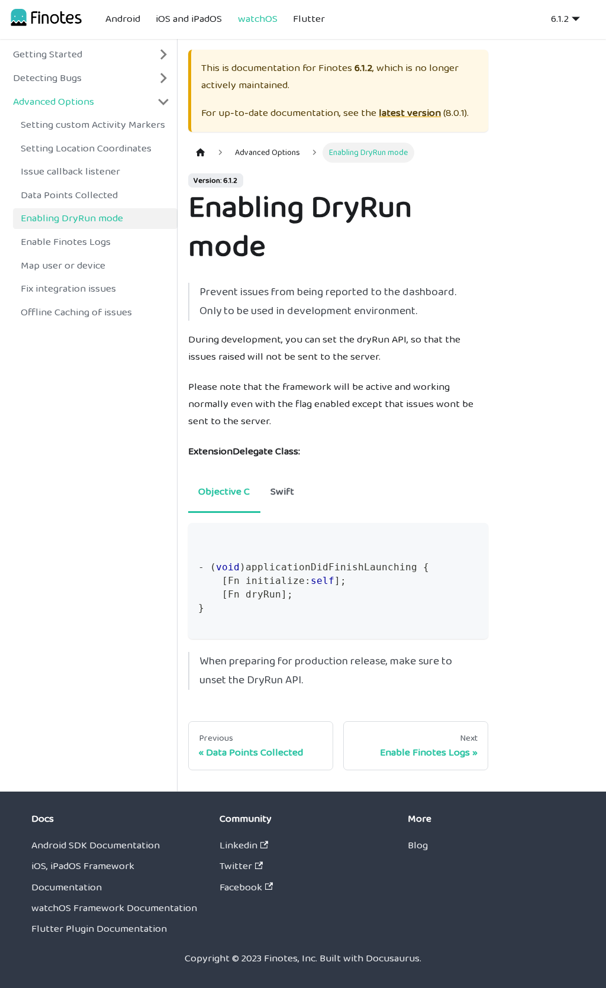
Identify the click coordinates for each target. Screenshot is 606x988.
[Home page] (200, 153)
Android (122, 19)
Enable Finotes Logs (66, 242)
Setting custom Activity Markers (93, 125)
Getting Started (47, 54)
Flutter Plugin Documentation (99, 929)
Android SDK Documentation (95, 845)
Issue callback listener (70, 171)
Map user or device (63, 265)
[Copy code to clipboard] (472, 539)
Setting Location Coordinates (86, 148)
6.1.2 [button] (560, 19)
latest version (410, 113)
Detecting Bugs (47, 78)
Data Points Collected (69, 195)
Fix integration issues (68, 288)
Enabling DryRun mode (72, 218)
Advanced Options (53, 101)
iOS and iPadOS (189, 19)
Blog (418, 845)
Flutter (309, 19)
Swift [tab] (282, 491)
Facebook (241, 887)
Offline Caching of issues (76, 312)
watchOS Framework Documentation (114, 908)
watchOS (258, 19)
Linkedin (238, 845)
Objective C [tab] (224, 491)
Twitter (236, 866)
